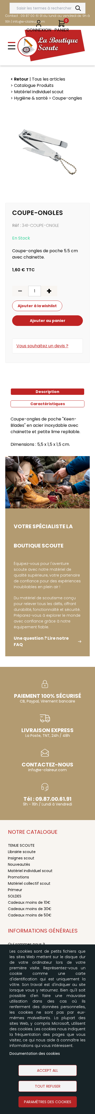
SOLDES (14, 896)
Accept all (47, 1070)
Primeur (15, 889)
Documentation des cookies (35, 1053)
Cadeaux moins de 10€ (29, 902)
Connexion (38, 30)
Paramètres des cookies (47, 1101)
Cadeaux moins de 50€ (29, 915)
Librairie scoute (22, 851)
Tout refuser (47, 1086)
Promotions (18, 877)
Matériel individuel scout (30, 870)
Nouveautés (19, 864)
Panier (61, 30)
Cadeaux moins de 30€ (29, 908)
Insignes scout (21, 858)
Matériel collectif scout (29, 883)
